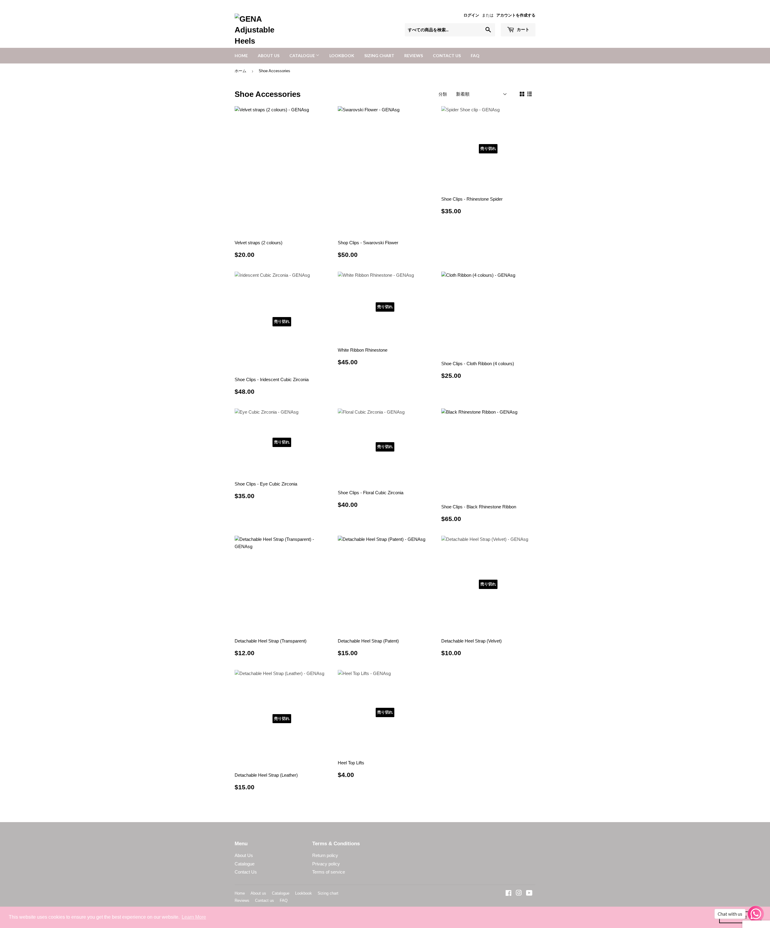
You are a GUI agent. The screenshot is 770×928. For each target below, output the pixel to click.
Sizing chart (379, 55)
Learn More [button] (194, 917)
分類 (443, 94)
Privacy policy (326, 863)
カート (522, 29)
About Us (244, 855)
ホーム (240, 71)
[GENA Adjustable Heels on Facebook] (508, 893)
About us (268, 55)
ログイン (471, 15)
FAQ (475, 55)
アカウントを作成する (515, 15)
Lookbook (341, 55)
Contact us (447, 55)
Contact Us (246, 871)
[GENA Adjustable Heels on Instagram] (519, 893)
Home (241, 55)
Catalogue (302, 55)
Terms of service (328, 871)
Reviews (413, 55)
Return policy (325, 855)
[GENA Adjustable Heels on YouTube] (529, 893)
